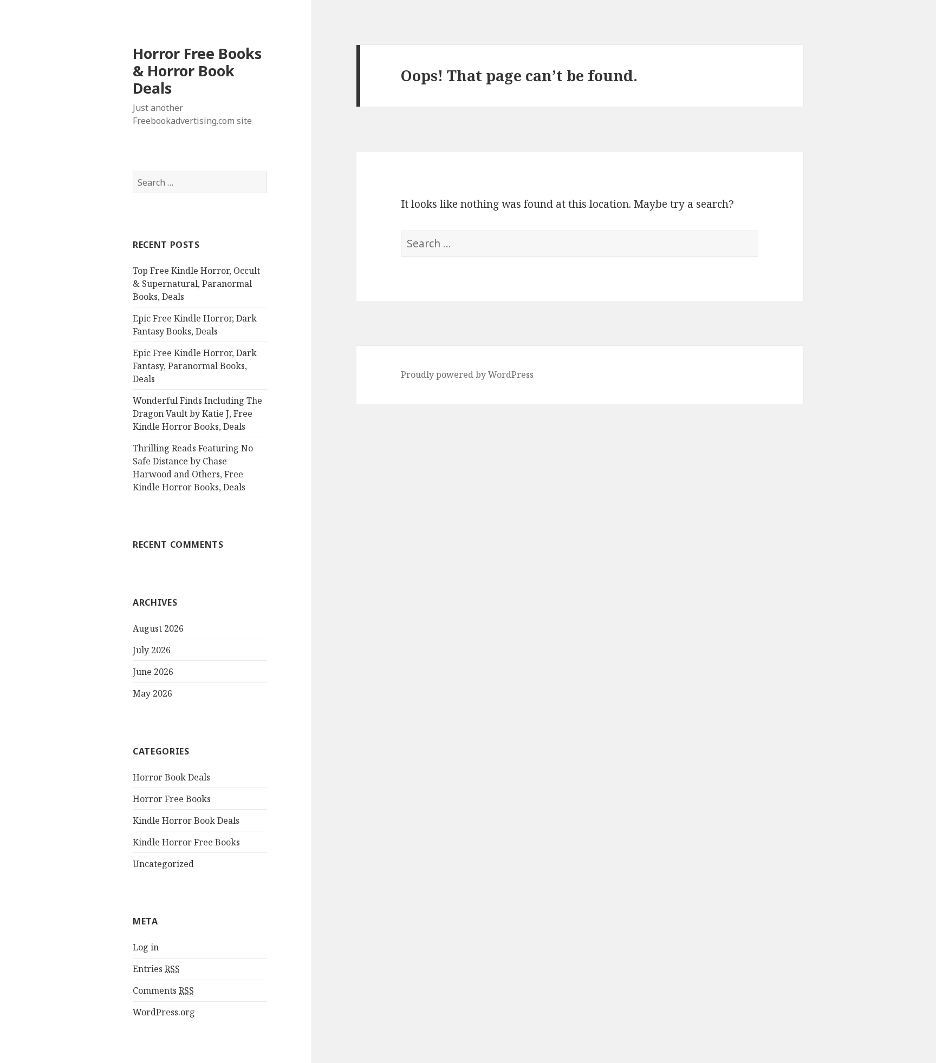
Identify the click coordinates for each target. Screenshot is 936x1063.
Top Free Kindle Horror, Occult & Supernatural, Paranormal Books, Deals (196, 284)
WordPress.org (164, 1012)
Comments (163, 990)
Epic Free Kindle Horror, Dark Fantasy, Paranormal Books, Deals (195, 366)
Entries (156, 969)
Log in (146, 947)
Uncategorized (163, 864)
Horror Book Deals (171, 777)
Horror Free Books (172, 799)
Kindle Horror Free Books (186, 842)
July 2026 (152, 650)
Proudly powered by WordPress (467, 374)
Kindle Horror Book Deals (186, 820)
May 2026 (152, 693)
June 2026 (153, 672)
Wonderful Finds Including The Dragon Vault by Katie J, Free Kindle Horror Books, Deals (197, 413)
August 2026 (158, 628)
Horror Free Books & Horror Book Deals (197, 70)
